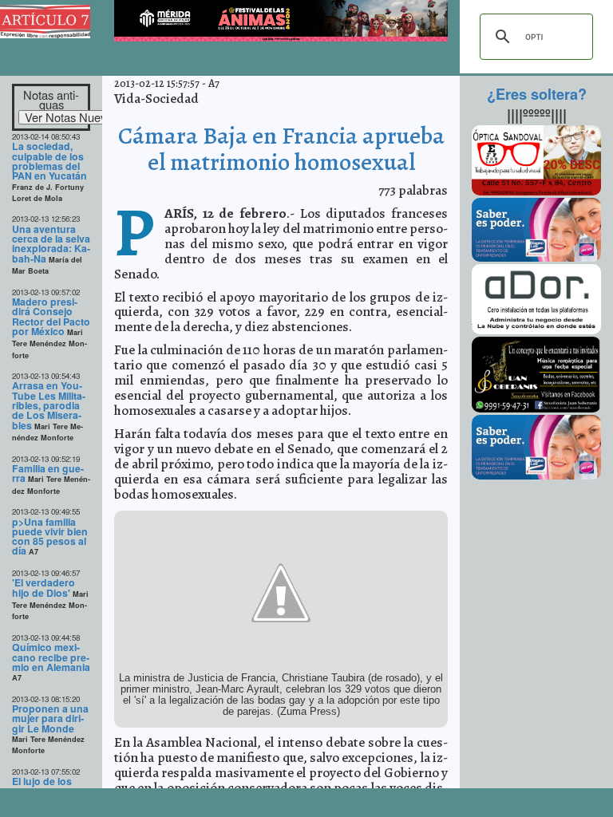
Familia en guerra (48, 473)
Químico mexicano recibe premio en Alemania (51, 657)
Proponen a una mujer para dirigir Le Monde (50, 718)
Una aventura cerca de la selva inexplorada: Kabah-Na (51, 244)
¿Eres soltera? (537, 94)
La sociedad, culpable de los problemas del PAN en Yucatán (49, 161)
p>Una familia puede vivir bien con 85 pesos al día (50, 536)
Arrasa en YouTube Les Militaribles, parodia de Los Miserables (48, 405)
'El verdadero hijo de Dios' (43, 587)
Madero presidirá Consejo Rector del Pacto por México (51, 316)
